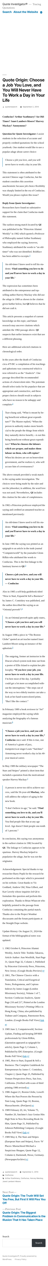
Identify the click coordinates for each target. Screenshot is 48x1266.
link (42, 1020)
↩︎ (43, 970)
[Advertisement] (24, 39)
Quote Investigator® (15, 4)
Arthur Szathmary (12, 1178)
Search (6, 12)
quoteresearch (11, 107)
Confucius (9, 1175)
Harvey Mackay (36, 1178)
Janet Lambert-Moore (11, 1181)
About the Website (25, 12)
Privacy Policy (20, 1259)
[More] (41, 12)
